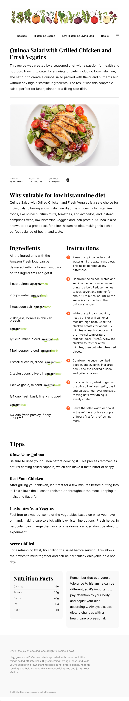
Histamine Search (44, 35)
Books (105, 35)
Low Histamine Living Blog (78, 35)
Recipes (22, 35)
